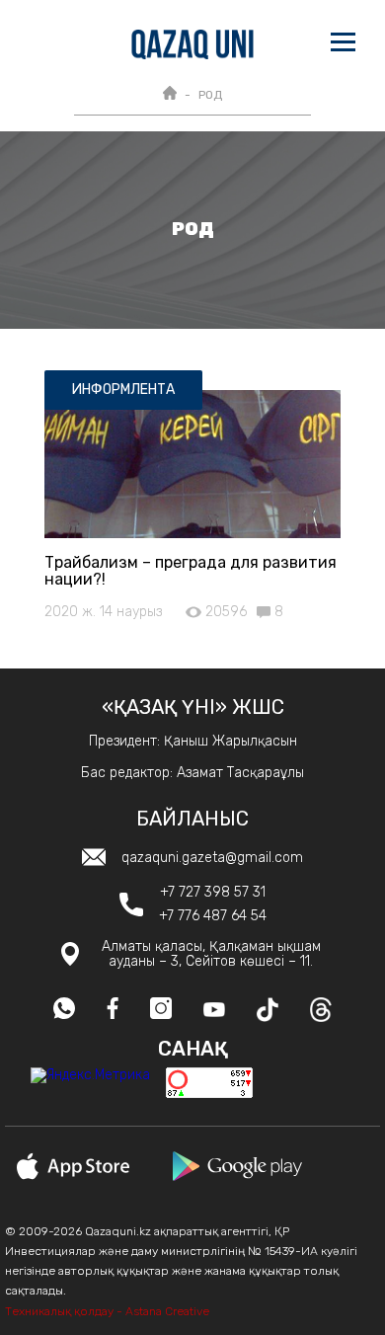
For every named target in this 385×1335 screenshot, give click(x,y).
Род (210, 95)
